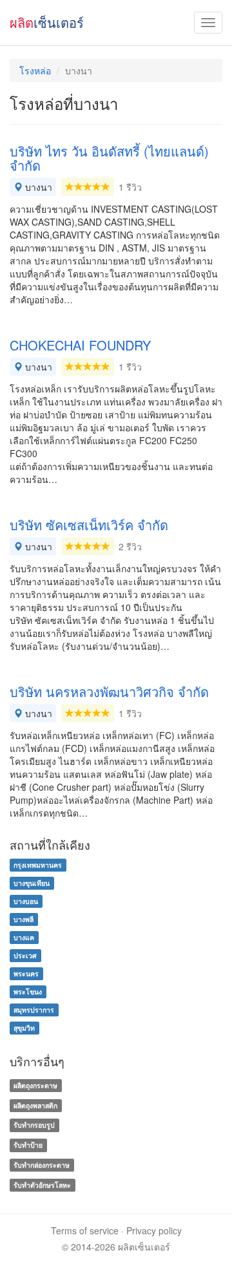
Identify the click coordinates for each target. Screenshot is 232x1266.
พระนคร (26, 973)
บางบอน (26, 901)
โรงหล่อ (35, 70)
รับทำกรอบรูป (34, 1125)
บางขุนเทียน (32, 883)
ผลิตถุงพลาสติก (35, 1105)
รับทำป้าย (28, 1145)
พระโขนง (28, 991)
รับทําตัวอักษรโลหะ (42, 1185)
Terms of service (85, 1230)
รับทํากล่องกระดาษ (42, 1165)
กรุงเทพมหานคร (38, 865)
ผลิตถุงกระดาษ (35, 1085)
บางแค (24, 937)
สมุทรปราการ (34, 1009)
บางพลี (24, 919)
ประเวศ (25, 955)
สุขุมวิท (24, 1028)
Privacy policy (154, 1230)
